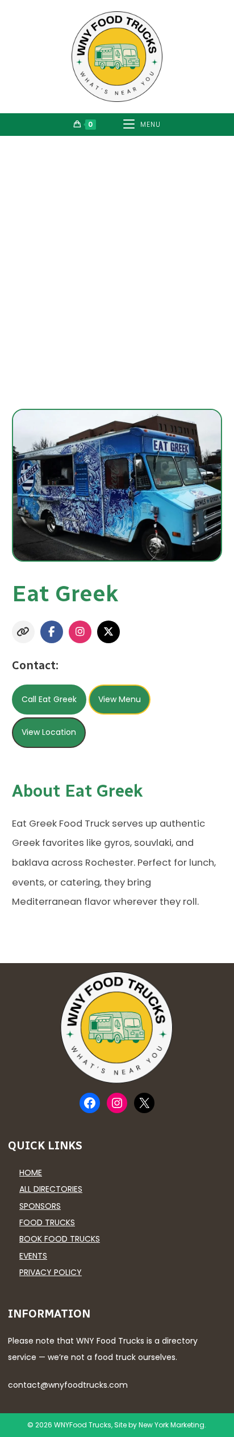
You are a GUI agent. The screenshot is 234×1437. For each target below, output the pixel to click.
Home (30, 1172)
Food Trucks (47, 1222)
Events (33, 1255)
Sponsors (40, 1206)
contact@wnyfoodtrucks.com (68, 1385)
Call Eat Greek (49, 699)
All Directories (50, 1189)
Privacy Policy (50, 1272)
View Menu (119, 699)
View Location (49, 732)
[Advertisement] (117, 258)
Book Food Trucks (59, 1238)
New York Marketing (171, 1425)
